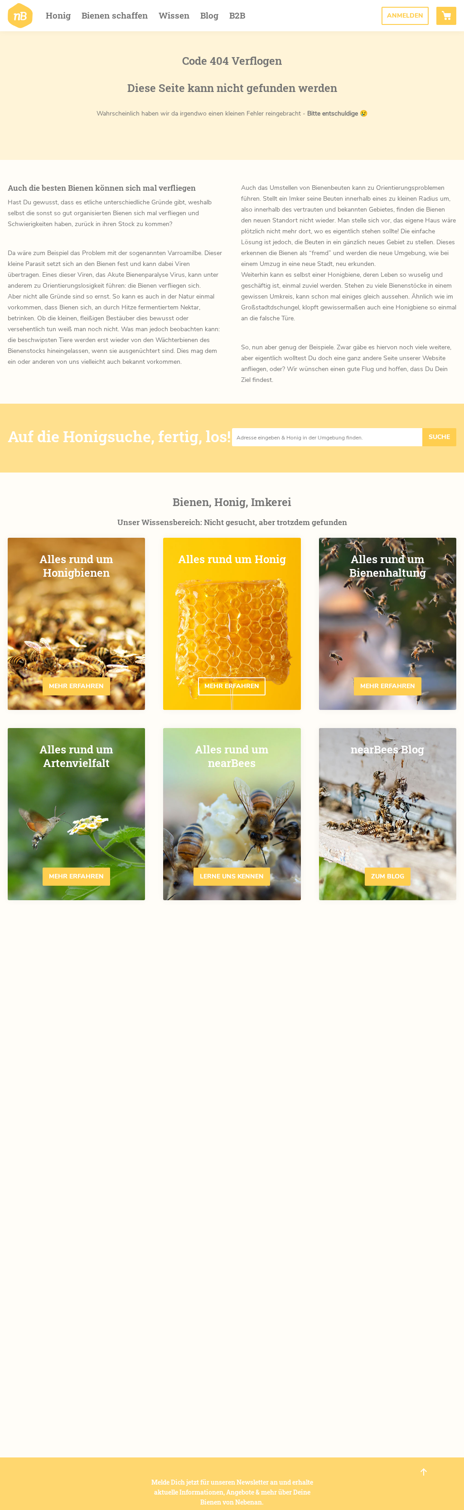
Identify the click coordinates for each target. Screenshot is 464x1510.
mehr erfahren (76, 686)
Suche (439, 437)
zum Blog (387, 876)
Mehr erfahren (231, 686)
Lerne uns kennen (232, 876)
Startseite (20, 15)
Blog (209, 15)
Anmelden (405, 15)
